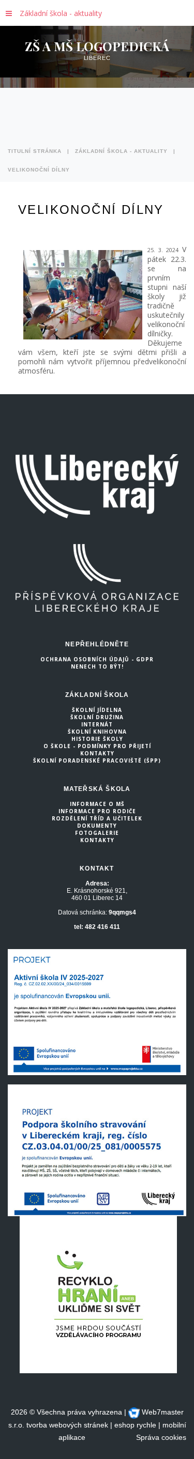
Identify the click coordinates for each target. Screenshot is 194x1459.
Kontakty (97, 753)
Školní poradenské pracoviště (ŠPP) (97, 760)
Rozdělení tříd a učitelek (97, 818)
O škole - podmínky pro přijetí (97, 746)
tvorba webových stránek (67, 1425)
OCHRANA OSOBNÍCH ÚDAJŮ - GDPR (97, 659)
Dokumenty (97, 825)
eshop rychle (135, 1425)
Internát (97, 724)
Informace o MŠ (97, 804)
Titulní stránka (35, 151)
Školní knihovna (97, 731)
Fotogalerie (97, 832)
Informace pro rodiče (97, 811)
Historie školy (97, 738)
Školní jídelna (97, 709)
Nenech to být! (97, 666)
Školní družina (97, 717)
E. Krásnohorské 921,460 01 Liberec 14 (97, 894)
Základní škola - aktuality (61, 13)
